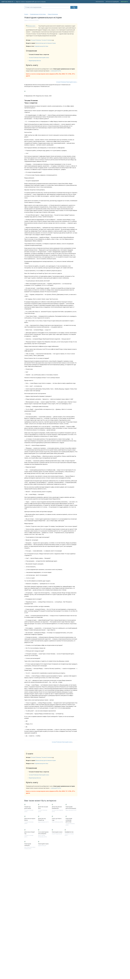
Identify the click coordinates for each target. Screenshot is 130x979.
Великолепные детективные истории (46, 43)
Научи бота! (100, 1)
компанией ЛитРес (56, 71)
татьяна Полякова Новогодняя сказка (39, 57)
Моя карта (124, 1)
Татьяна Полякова (36, 40)
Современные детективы (41, 46)
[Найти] (73, 7)
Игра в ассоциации (112, 1)
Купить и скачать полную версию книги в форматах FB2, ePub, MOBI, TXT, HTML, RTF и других (50, 75)
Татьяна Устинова (46, 40)
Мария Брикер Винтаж (35, 60)
